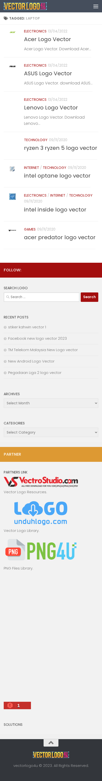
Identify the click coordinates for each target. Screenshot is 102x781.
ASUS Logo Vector (48, 73)
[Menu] (96, 6)
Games (30, 229)
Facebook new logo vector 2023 (37, 338)
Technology (36, 139)
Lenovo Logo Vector (51, 107)
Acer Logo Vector (47, 39)
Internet (31, 167)
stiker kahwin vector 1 (27, 327)
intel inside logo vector (55, 209)
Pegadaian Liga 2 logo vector (34, 372)
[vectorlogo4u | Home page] (32, 6)
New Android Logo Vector (31, 361)
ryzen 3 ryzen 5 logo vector (60, 148)
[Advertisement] (51, 638)
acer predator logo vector (60, 237)
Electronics (35, 31)
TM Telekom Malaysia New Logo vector (43, 349)
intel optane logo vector (57, 176)
